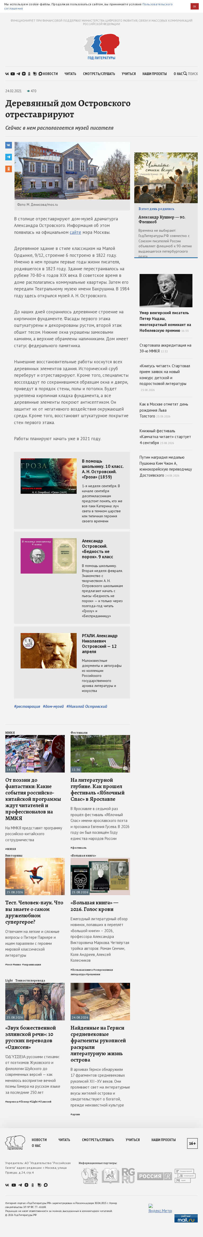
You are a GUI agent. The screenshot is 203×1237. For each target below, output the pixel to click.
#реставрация (27, 706)
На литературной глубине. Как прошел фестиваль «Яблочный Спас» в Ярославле (97, 789)
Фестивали (79, 733)
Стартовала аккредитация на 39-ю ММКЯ (165, 348)
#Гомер (24, 1102)
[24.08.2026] (100, 985)
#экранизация (31, 964)
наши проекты (154, 73)
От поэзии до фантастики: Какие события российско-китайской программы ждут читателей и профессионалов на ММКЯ (33, 799)
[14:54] (35, 737)
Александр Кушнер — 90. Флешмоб (162, 220)
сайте (75, 232)
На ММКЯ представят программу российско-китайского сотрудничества (33, 833)
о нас (178, 73)
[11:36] (100, 737)
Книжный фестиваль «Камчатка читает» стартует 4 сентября (165, 436)
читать (70, 73)
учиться (129, 73)
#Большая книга (82, 970)
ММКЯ (10, 733)
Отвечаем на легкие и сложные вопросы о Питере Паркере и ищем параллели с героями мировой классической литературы (32, 943)
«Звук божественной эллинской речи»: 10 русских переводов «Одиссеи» (30, 1037)
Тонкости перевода (30, 980)
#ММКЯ (10, 849)
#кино (17, 964)
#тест (8, 964)
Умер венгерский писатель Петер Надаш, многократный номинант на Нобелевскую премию (165, 321)
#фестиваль (79, 848)
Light (9, 980)
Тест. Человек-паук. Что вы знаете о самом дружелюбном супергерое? (34, 912)
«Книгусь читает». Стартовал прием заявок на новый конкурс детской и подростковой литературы (165, 377)
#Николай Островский (86, 706)
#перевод (12, 1102)
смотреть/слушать (99, 73)
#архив (75, 1114)
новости (50, 73)
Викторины (13, 855)
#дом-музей (53, 706)
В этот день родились (156, 208)
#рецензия (93, 974)
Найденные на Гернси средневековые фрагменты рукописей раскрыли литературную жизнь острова (98, 1044)
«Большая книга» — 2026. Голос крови (94, 905)
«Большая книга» (83, 855)
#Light (34, 1102)
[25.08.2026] (35, 860)
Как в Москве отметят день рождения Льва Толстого (164, 410)
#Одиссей (44, 1102)
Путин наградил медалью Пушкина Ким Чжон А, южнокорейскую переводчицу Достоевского (166, 466)
